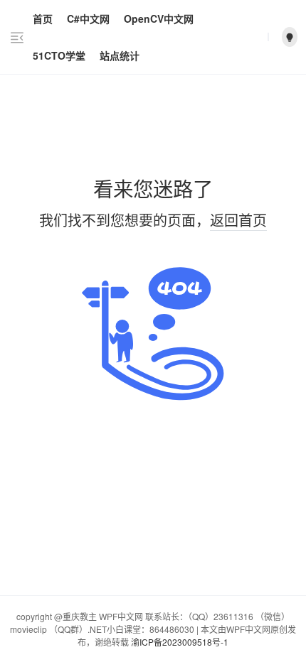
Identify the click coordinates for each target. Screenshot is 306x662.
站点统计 (119, 55)
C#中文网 (88, 18)
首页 (43, 18)
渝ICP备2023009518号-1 (179, 642)
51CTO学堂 (59, 55)
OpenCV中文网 (159, 18)
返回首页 (238, 220)
